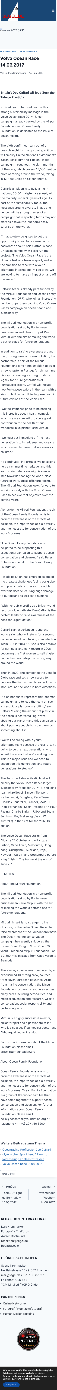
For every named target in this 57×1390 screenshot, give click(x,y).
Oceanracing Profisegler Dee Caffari (26, 1149)
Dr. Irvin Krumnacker (15, 73)
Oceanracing (8, 51)
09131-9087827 (33, 1275)
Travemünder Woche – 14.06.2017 (46, 1194)
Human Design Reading (18, 1313)
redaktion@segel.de (14, 1241)
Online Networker (15, 1303)
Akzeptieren (11, 1385)
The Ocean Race (27, 51)
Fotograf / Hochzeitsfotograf (22, 1308)
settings (35, 1378)
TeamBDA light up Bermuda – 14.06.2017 (12, 1194)
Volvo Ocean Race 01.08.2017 (22, 1164)
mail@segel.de (10, 1275)
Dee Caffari (8, 1173)
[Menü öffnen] (53, 10)
